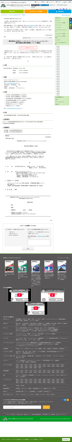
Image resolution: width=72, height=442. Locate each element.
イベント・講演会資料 (20, 360)
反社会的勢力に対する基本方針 (35, 325)
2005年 (58, 81)
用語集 (28, 333)
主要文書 (49, 348)
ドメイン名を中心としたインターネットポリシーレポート (28, 345)
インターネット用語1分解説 (37, 333)
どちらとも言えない (14, 235)
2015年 (58, 64)
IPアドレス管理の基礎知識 (21, 327)
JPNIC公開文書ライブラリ (48, 360)
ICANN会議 (54, 348)
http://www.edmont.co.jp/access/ (14, 108)
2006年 (58, 79)
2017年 (58, 61)
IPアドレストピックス (20, 329)
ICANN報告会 (61, 348)
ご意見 (38, 339)
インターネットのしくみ (21, 333)
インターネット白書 (20, 361)
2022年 (58, 53)
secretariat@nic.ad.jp (31, 25)
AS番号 (29, 388)
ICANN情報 (58, 342)
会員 (58, 375)
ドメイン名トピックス (32, 338)
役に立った (12, 232)
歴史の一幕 (18, 357)
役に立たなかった (14, 233)
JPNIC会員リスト (47, 391)
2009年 (58, 74)
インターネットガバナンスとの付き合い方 (24, 344)
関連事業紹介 (41, 338)
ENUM (34, 351)
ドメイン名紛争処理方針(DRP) (51, 338)
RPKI (30, 351)
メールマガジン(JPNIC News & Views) (13, 399)
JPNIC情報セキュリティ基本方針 (48, 414)
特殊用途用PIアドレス (37, 388)
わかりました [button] (66, 439)
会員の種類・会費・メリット (22, 391)
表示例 (22, 385)
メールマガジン (30, 360)
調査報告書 (33, 361)
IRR (23, 351)
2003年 (58, 84)
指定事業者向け (6, 388)
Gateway (17, 385)
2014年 (58, 66)
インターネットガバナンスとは (22, 342)
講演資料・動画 (19, 320)
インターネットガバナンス (60, 30)
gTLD (25, 338)
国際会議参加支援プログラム (29, 353)
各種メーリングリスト (40, 394)
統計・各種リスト (30, 329)
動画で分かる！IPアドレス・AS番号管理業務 (47, 330)
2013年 (58, 68)
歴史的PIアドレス (47, 388)
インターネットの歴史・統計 (60, 37)
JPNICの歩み (38, 356)
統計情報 (25, 320)
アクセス (59, 2)
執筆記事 (27, 361)
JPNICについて (63, 375)
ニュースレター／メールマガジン (48, 375)
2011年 (58, 71)
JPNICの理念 (25, 323)
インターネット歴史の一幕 (33, 335)
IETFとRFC (18, 351)
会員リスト (18, 325)
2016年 (58, 63)
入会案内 (65, 323)
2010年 (58, 73)
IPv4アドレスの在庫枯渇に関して (23, 330)
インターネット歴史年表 (21, 356)
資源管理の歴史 (30, 356)
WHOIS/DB (24, 375)
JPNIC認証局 (31, 375)
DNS (33, 319)
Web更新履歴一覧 (59, 97)
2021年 (58, 54)
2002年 (58, 86)
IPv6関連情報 (18, 319)
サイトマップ (51, 2)
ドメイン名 (57, 27)
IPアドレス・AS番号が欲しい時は (35, 327)
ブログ (17, 394)
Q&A (43, 2)
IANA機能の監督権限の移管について (46, 342)
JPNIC (13, 11)
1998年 (58, 93)
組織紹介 (40, 348)
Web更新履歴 (6, 370)
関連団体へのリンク (47, 325)
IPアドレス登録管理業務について (51, 327)
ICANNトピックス (19, 348)
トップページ (4, 14)
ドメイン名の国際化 (41, 351)
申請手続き (18, 388)
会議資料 (57, 360)
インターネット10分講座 (50, 333)
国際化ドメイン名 (19, 339)
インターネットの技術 (60, 33)
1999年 (58, 91)
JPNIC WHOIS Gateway (62, 5)
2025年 (58, 48)
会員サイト (5, 391)
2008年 (58, 76)
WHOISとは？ (52, 5)
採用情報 (33, 7)
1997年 (58, 94)
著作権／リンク (27, 414)
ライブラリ (57, 40)
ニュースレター (38, 360)
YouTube (52, 394)
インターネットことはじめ (21, 335)
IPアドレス (57, 20)
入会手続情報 (32, 391)
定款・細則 (53, 323)
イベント (30, 339)
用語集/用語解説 (62, 319)
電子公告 (59, 323)
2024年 (58, 49)
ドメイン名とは (19, 338)
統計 (26, 339)
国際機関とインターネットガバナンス (46, 344)
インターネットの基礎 (60, 22)
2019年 (23, 14)
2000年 (58, 89)
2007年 (58, 78)
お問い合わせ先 (41, 236)
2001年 (58, 88)
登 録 (46, 407)
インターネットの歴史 (33, 320)
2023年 (58, 51)
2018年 (58, 59)
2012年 (58, 69)
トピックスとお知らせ (7, 364)
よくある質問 (34, 330)
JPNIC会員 (60, 11)
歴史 (44, 348)
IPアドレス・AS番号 (37, 11)
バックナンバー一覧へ (63, 257)
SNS (48, 394)
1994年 (57, 382)
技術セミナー (18, 353)
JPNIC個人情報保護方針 (36, 414)
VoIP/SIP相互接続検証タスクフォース (55, 351)
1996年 (48, 382)
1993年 (62, 382)
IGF (35, 344)
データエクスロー (63, 338)
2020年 (58, 56)
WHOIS (57, 104)
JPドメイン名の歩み (47, 356)
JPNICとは (57, 17)
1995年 (53, 382)
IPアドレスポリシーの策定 (45, 329)
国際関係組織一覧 (34, 342)
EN (70, 2)
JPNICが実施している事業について (37, 323)
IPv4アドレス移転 (26, 319)
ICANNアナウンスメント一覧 (31, 348)
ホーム (37, 2)
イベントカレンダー (59, 101)
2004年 (58, 83)
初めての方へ (18, 323)
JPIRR (43, 319)
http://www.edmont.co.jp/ (12, 83)
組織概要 (48, 323)
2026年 (58, 46)
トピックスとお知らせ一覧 (14, 14)
